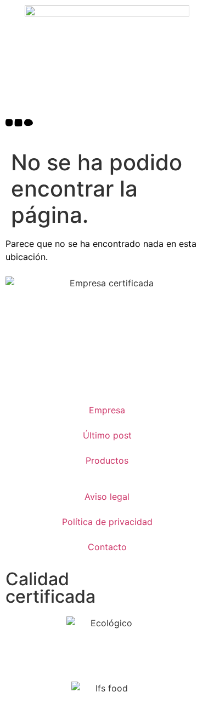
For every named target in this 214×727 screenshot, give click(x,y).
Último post (107, 435)
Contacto (107, 546)
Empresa (107, 410)
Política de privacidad (107, 521)
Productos (107, 460)
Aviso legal (107, 496)
